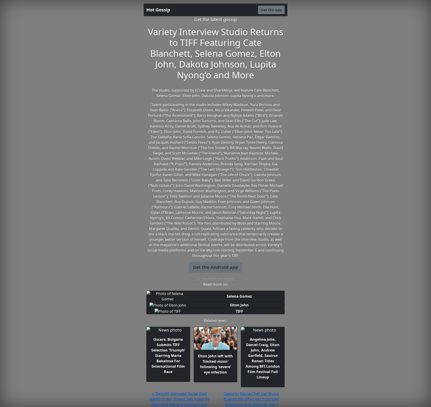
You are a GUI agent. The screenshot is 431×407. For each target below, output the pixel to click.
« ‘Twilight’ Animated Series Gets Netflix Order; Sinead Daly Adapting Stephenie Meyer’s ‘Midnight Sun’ (180, 399)
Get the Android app (215, 267)
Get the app (271, 9)
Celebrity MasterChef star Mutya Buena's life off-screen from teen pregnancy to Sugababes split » (251, 399)
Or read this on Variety (215, 278)
